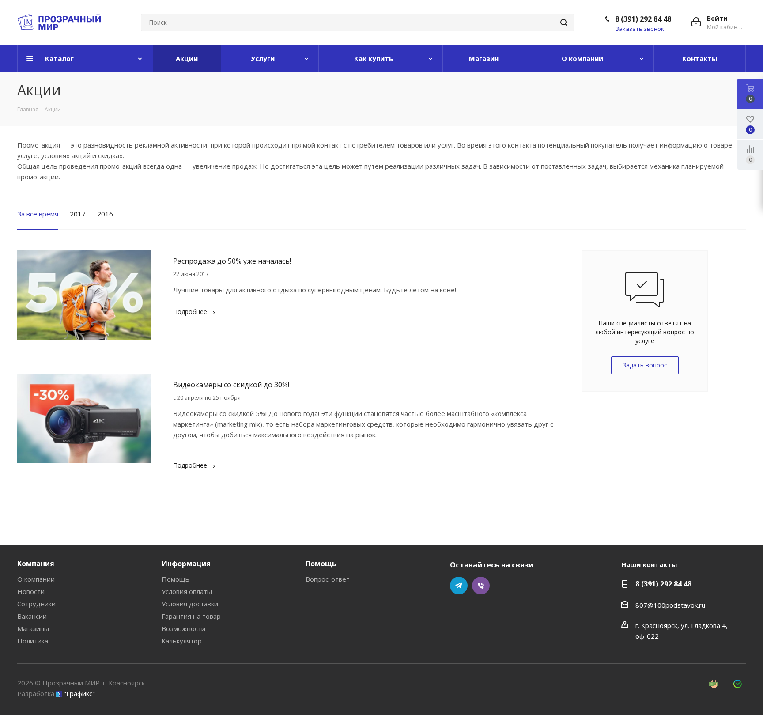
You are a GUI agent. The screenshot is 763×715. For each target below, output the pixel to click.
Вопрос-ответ (328, 579)
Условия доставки (190, 603)
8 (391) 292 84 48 (643, 19)
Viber (481, 585)
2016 (105, 213)
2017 (78, 213)
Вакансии (32, 616)
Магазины (33, 628)
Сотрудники (36, 603)
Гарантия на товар (191, 616)
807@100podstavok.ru (670, 605)
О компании (36, 579)
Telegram (459, 585)
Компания (35, 563)
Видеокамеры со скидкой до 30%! (231, 385)
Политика (32, 640)
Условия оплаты (187, 591)
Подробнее (190, 311)
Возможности (183, 628)
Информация (186, 563)
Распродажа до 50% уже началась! (232, 261)
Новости (31, 591)
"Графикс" (79, 693)
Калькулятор (182, 640)
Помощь (175, 579)
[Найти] (563, 22)
